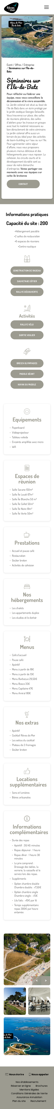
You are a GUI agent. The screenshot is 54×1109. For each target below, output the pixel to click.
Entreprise (29, 64)
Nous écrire (16, 1074)
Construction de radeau (27, 270)
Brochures (42, 1086)
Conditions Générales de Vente (29, 1093)
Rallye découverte (27, 291)
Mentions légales (29, 1089)
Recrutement (38, 1101)
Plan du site (19, 1101)
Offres (18, 64)
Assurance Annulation (29, 1097)
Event (9, 64)
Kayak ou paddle (27, 384)
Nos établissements (27, 1082)
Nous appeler (40, 1074)
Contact (23, 184)
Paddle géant (27, 373)
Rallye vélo (27, 324)
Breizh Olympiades (27, 363)
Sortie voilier (27, 335)
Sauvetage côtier (27, 281)
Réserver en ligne (21, 1086)
